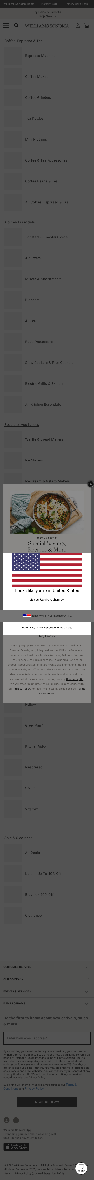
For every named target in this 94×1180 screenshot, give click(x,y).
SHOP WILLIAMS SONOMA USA (52, 616)
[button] (81, 1168)
